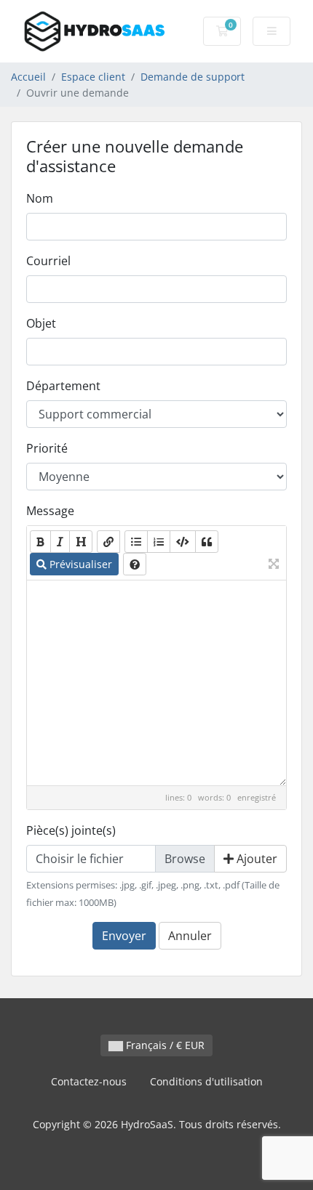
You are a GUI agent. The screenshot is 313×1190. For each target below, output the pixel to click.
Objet (41, 323)
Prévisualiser (79, 564)
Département (63, 386)
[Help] (134, 564)
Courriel (48, 261)
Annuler (190, 936)
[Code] (183, 541)
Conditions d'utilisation (206, 1081)
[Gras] (40, 541)
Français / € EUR (164, 1045)
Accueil (28, 77)
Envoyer (124, 936)
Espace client (93, 77)
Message (50, 511)
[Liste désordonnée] (136, 541)
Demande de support (192, 77)
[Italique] (60, 541)
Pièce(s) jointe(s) (71, 830)
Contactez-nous (89, 1081)
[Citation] (206, 541)
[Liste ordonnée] (158, 541)
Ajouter (255, 859)
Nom (39, 198)
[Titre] (80, 541)
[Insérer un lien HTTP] (108, 541)
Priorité (47, 448)
